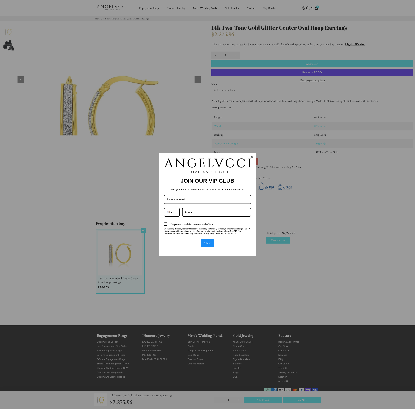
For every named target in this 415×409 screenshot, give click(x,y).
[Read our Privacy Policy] (249, 229)
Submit (208, 243)
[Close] (252, 157)
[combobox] (172, 212)
